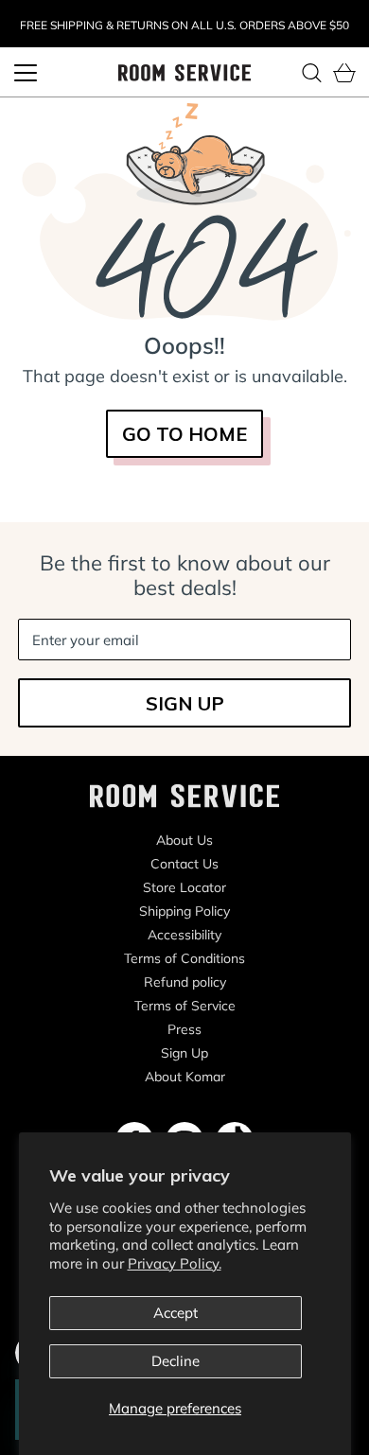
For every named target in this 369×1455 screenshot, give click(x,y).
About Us (184, 840)
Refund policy (185, 981)
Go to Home (184, 434)
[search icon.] (311, 73)
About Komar (185, 1076)
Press (184, 1029)
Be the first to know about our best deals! (185, 575)
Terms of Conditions (184, 958)
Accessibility (184, 934)
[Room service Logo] (184, 71)
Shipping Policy (184, 911)
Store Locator (184, 887)
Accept (175, 1313)
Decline (175, 1361)
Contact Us (184, 863)
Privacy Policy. (174, 1263)
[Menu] (25, 73)
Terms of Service (185, 1005)
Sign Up (184, 1052)
